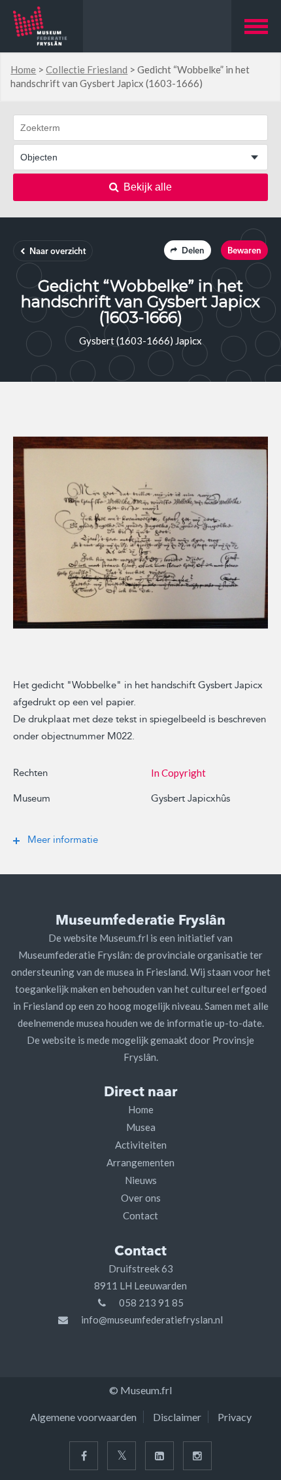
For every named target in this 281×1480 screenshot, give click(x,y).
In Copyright (178, 773)
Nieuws (141, 1180)
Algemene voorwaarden (83, 1417)
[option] (140, 532)
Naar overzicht (57, 252)
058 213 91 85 (151, 1302)
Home (23, 69)
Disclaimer (177, 1417)
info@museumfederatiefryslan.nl (152, 1319)
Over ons (141, 1198)
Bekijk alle (148, 187)
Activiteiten (141, 1145)
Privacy (235, 1417)
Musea (141, 1127)
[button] (256, 26)
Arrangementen (140, 1162)
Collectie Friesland (86, 69)
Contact (140, 1215)
